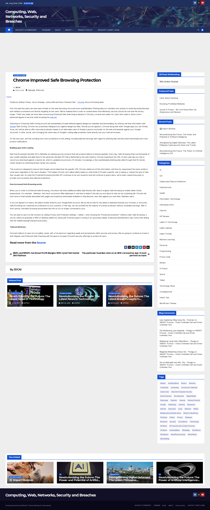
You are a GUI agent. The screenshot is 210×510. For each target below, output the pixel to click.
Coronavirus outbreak (189, 387)
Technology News (20, 75)
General (182, 400)
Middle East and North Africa (170, 413)
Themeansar (46, 505)
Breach (183, 383)
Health (162, 193)
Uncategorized (166, 292)
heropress (191, 405)
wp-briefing (164, 439)
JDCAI (18, 87)
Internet (163, 210)
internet (53, 117)
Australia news (173, 383)
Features (174, 400)
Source (41, 242)
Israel (180, 409)
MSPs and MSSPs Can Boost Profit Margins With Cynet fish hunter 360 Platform (46, 254)
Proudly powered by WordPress (16, 505)
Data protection (166, 396)
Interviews (172, 409)
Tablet (162, 280)
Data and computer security (181, 392)
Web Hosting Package (169, 81)
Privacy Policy (85, 30)
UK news (163, 426)
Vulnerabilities (175, 430)
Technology (194, 422)
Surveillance (182, 422)
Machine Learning (167, 239)
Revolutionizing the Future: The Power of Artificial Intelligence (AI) (179, 480)
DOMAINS (46, 30)
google (163, 405)
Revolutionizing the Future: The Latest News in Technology (29, 298)
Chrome (81, 102)
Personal (163, 245)
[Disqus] (79, 338)
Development (179, 396)
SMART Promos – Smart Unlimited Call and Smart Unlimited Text (181, 332)
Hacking (182, 405)
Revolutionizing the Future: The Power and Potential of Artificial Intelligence (79, 480)
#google (31, 90)
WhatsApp (186, 430)
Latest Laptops (166, 228)
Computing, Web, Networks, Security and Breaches (25, 16)
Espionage (164, 400)
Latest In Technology (169, 222)
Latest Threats (166, 234)
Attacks (163, 383)
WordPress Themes (168, 303)
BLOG (57, 30)
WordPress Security (178, 434)
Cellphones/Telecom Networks (173, 181)
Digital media (191, 396)
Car (161, 176)
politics (172, 417)
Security (173, 422)
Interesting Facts (167, 205)
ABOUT (68, 30)
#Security (40, 90)
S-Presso (164, 268)
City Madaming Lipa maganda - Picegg (176, 330)
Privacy (180, 417)
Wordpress (164, 434)
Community (164, 387)
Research (163, 422)
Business (192, 383)
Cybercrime (164, 392)
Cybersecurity (166, 187)
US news (163, 430)
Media (196, 409)
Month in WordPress (191, 413)
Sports (162, 274)
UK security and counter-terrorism (182, 426)
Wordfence (196, 430)
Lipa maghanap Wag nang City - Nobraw (177, 320)
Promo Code (165, 257)
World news (192, 434)
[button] (198, 30)
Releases (188, 417)
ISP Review (164, 216)
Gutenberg (172, 405)
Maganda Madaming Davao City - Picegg (177, 352)
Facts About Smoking (169, 98)
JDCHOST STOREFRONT (26, 30)
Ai (160, 170)
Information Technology (170, 199)
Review (163, 263)
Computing (175, 387)
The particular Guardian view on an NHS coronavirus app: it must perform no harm (114, 254)
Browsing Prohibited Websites (172, 104)
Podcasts (163, 417)
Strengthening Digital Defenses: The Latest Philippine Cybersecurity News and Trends (129, 480)
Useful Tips (164, 297)
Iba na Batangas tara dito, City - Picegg (176, 362)
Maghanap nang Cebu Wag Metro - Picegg (178, 341)
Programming (165, 251)
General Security (194, 400)
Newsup (37, 505)
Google (13, 126)
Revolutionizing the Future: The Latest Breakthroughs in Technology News (128, 299)
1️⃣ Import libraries (167, 129)
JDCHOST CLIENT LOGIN (108, 30)
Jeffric (27, 303)
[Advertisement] (105, 49)
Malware (188, 409)
